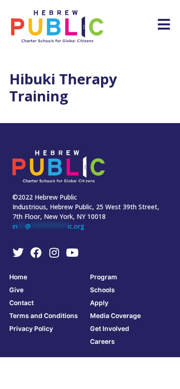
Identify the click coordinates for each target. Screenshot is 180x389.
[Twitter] (18, 252)
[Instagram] (54, 252)
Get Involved (109, 328)
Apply (99, 302)
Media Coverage (115, 315)
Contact (21, 302)
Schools (102, 290)
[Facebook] (36, 252)
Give (16, 290)
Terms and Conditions (43, 315)
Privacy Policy (31, 328)
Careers (102, 341)
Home (18, 277)
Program (103, 277)
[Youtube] (72, 252)
